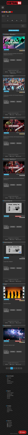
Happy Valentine (7, 325)
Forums (8, 398)
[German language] (8, 11)
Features (8, 380)
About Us (9, 407)
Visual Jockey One (8, 242)
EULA (8, 411)
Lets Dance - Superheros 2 (10, 159)
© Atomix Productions (14, 433)
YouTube (10, 424)
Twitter (9, 426)
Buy (8, 379)
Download (9, 377)
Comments (12, 114)
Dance (5, 284)
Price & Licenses (10, 381)
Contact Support (10, 392)
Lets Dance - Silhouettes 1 (10, 34)
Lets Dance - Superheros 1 (10, 117)
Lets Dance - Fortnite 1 (9, 76)
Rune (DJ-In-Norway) (21, 49)
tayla (24, 340)
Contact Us (9, 409)
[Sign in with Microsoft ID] (12, 20)
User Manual (9, 394)
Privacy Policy (10, 410)
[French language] (6, 11)
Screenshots (9, 383)
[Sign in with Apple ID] (17, 20)
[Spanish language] (4, 11)
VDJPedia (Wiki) (10, 395)
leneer (24, 215)
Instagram (10, 425)
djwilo (24, 299)
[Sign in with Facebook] (8, 20)
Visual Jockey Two (8, 200)
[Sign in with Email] (8, 16)
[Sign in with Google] (21, 20)
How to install (13, 73)
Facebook (9, 422)
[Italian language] (10, 11)
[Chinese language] (12, 11)
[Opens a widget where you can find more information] (22, 432)
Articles (8, 396)
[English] (2, 11)
